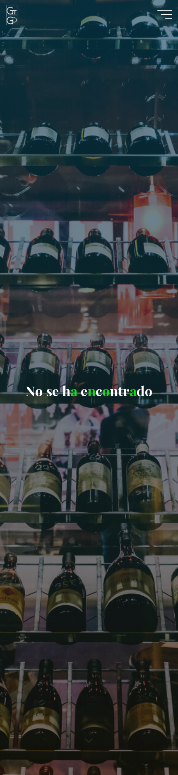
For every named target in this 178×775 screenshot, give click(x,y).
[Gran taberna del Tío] (11, 14)
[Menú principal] (164, 14)
